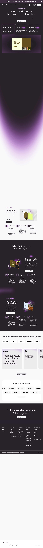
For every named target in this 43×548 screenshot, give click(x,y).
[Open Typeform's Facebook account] (34, 424)
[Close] (42, 544)
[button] (12, 5)
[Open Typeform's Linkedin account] (40, 424)
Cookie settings (4, 437)
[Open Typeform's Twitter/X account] (36, 424)
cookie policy (10, 546)
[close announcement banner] (41, 1)
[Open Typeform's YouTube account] (38, 424)
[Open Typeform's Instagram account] (37, 424)
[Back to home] (5, 4)
